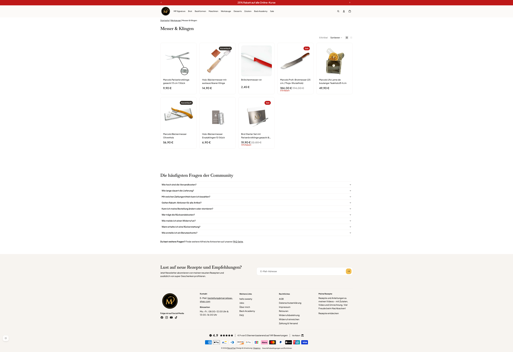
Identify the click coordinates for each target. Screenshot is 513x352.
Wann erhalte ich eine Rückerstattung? (181, 226)
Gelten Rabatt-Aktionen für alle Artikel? (182, 202)
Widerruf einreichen (289, 319)
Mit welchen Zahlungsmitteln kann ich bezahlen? (186, 196)
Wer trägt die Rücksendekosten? (178, 214)
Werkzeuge (176, 20)
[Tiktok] (176, 317)
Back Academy (247, 311)
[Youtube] (171, 317)
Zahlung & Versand (288, 323)
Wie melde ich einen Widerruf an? (179, 220)
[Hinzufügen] (189, 72)
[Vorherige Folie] (166, 61)
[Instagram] (166, 317)
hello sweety (245, 298)
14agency (257, 348)
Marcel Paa (231, 348)
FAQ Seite (238, 241)
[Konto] (344, 11)
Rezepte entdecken (328, 313)
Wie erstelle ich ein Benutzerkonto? (179, 232)
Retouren (283, 311)
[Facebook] (162, 317)
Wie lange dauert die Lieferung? (178, 190)
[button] (336, 38)
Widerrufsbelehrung (289, 315)
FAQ (241, 315)
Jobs (241, 302)
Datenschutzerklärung (290, 302)
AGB (281, 298)
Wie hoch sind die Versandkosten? (179, 184)
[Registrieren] (348, 271)
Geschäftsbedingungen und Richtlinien (277, 348)
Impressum (284, 307)
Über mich (244, 307)
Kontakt (203, 293)
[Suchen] (338, 11)
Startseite (164, 20)
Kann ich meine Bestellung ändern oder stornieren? (187, 208)
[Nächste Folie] (191, 61)
